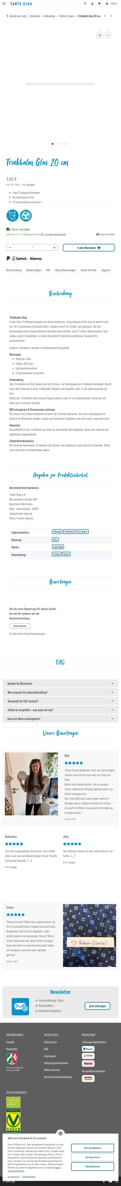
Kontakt (10, 1042)
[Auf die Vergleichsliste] (99, 35)
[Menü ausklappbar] (4, 2)
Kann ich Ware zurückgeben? (24, 719)
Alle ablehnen (92, 1166)
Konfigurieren (92, 1157)
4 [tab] (62, 144)
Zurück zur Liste (17, 16)
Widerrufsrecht (52, 1070)
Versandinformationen (93, 1071)
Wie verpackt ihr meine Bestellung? (27, 692)
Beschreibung (13, 270)
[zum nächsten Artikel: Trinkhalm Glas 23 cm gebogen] (111, 15)
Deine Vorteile (88, 270)
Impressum (13, 1176)
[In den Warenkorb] (8, 27)
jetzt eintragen (97, 1006)
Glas (55, 539)
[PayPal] (88, 1049)
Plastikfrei (69, 531)
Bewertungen (33, 270)
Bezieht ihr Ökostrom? (20, 683)
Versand (31, 184)
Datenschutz (28, 1176)
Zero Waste (82, 531)
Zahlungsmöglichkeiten (94, 1042)
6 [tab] (68, 144)
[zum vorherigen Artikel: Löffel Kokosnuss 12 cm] (105, 15)
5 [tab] (65, 144)
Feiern (66, 554)
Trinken (56, 554)
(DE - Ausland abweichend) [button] (53, 234)
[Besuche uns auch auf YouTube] (110, 1181)
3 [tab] (59, 144)
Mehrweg (57, 531)
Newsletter (12, 1049)
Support (105, 270)
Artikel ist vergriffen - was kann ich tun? (30, 710)
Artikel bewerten (20, 626)
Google (14, 867)
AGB (46, 1049)
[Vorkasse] (88, 1056)
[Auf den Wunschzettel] (108, 35)
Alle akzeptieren (92, 1148)
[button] (85, 3)
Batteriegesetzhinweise (56, 1063)
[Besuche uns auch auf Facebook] (104, 1181)
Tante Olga (58, 546)
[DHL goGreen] (88, 1078)
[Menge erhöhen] (54, 247)
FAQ (48, 270)
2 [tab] (56, 144)
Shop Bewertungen (65, 270)
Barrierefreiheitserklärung (58, 1077)
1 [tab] (53, 144)
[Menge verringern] (9, 247)
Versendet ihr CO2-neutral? (23, 701)
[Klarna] (88, 1063)
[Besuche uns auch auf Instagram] (117, 1181)
